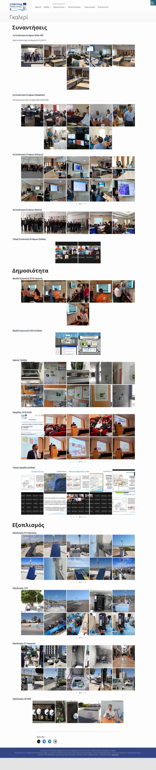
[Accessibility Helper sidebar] (153, 2)
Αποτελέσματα (74, 7)
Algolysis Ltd (115, 754)
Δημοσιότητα (58, 7)
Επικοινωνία (103, 7)
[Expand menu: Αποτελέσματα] (81, 7)
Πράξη (46, 7)
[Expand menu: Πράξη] (50, 7)
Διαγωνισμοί (89, 7)
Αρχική (38, 7)
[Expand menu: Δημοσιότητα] (65, 7)
